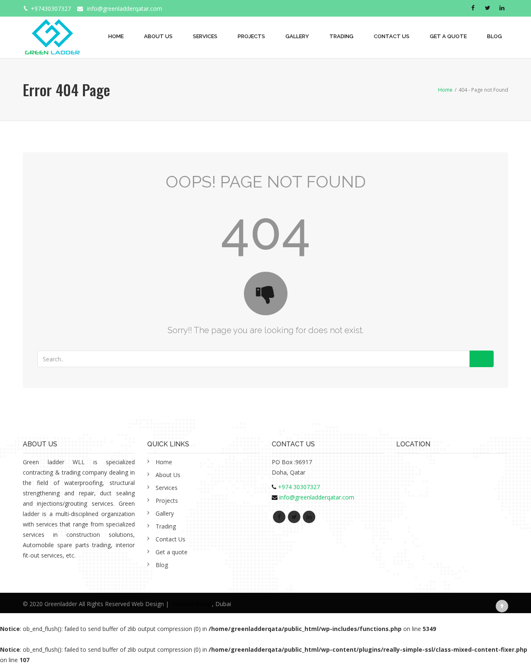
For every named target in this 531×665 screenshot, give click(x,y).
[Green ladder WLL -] (52, 32)
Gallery (297, 36)
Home (116, 36)
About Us (158, 36)
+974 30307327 (299, 487)
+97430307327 (51, 8)
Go (481, 359)
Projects (251, 36)
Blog (494, 36)
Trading (341, 36)
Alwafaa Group (192, 604)
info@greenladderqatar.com (124, 8)
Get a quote (448, 36)
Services (205, 36)
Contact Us (391, 36)
